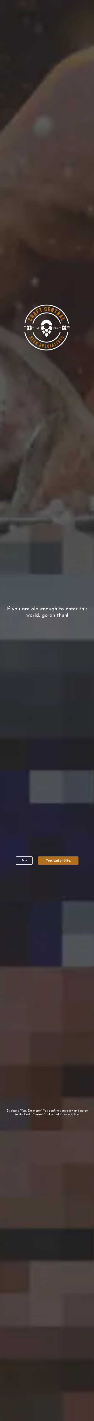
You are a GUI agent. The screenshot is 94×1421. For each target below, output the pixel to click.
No (24, 860)
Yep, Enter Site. (58, 860)
